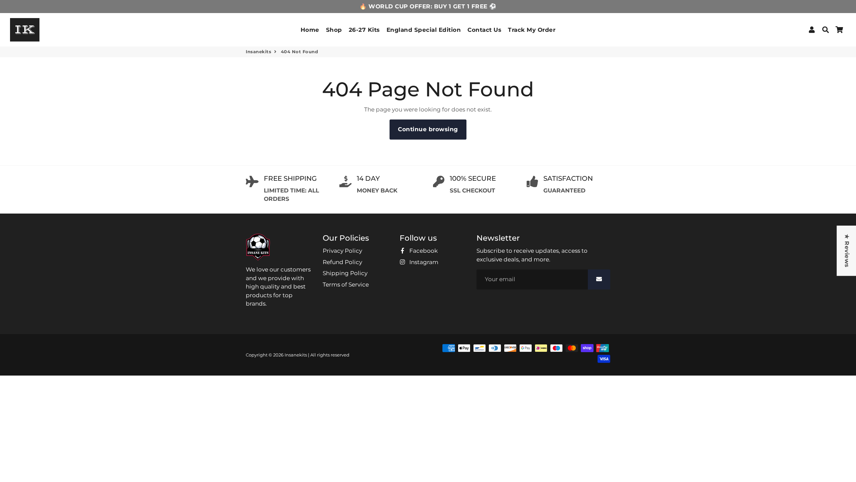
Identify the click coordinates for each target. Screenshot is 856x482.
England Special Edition (424, 29)
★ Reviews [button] (846, 250)
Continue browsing (428, 129)
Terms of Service (346, 284)
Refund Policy (342, 262)
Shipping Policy (345, 273)
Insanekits (258, 51)
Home (310, 29)
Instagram (423, 262)
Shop (334, 29)
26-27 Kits (364, 29)
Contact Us (484, 29)
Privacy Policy (342, 250)
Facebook (423, 250)
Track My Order (531, 29)
